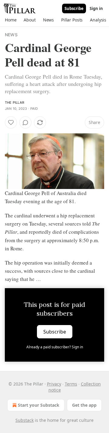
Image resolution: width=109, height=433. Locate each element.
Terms (71, 384)
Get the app (84, 405)
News (11, 34)
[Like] (11, 122)
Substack (24, 420)
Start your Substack (38, 405)
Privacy (54, 384)
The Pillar (14, 102)
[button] (10, 20)
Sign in (96, 8)
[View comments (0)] (25, 122)
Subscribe (74, 8)
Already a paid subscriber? (54, 347)
